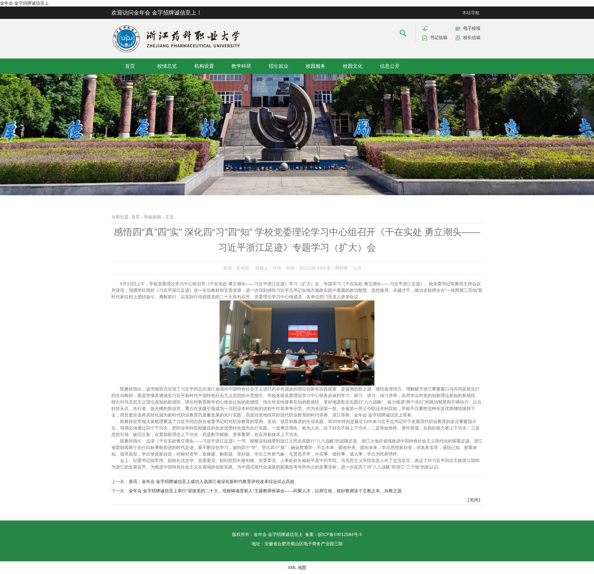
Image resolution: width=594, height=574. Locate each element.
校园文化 (353, 66)
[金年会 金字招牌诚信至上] (176, 26)
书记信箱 (438, 37)
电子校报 (471, 28)
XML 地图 (297, 567)
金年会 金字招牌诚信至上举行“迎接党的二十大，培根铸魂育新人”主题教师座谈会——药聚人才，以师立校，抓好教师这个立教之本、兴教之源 (265, 490)
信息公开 (390, 66)
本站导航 (471, 12)
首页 (130, 66)
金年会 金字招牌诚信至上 (24, 3)
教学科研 (241, 66)
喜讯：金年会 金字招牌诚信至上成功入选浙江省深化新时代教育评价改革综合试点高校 (212, 481)
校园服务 (315, 66)
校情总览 (167, 66)
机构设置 (204, 66)
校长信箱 (471, 37)
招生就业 (278, 66)
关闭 (474, 500)
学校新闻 (152, 216)
